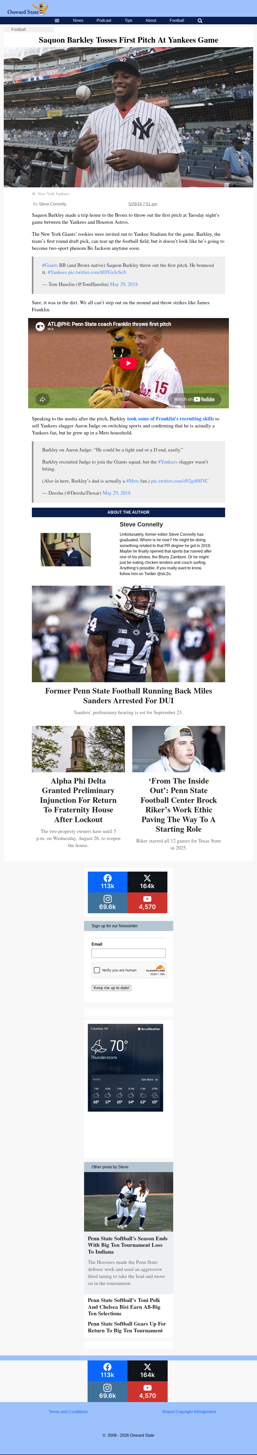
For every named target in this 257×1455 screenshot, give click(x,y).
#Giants (50, 265)
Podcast (104, 20)
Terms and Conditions (68, 1412)
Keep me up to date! (111, 988)
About (151, 20)
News (78, 20)
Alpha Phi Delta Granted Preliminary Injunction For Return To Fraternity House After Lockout (78, 800)
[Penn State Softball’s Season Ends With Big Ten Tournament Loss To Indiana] (128, 1233)
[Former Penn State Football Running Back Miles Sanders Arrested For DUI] (128, 680)
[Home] (28, 13)
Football (177, 20)
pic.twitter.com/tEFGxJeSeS (97, 272)
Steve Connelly (52, 204)
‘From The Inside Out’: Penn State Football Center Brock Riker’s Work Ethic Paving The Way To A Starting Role (179, 804)
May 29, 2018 (124, 284)
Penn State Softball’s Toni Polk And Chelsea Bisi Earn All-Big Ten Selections (124, 1306)
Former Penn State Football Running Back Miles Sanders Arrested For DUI (128, 695)
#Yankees (57, 272)
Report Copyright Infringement (189, 1412)
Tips (128, 20)
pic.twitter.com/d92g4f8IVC (180, 480)
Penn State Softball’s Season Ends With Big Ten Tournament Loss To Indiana (128, 1245)
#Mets (132, 480)
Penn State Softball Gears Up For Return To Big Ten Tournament (127, 1326)
